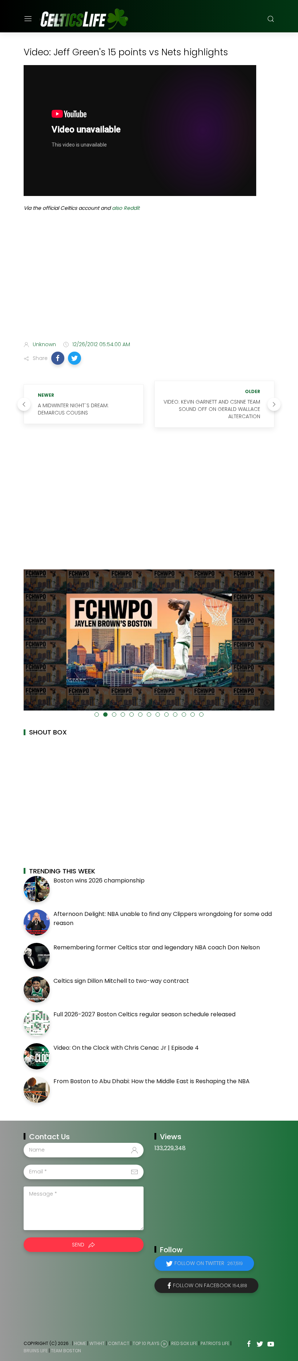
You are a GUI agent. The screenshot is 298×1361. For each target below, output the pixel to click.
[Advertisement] (149, 278)
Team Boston (66, 1351)
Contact (118, 1343)
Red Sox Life (184, 1343)
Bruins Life (36, 1351)
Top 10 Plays (146, 1343)
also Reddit (126, 208)
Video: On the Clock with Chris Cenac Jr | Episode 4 (126, 1048)
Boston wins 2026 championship (99, 880)
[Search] (270, 19)
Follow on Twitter (208, 1263)
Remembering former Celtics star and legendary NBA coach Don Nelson (156, 947)
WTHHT (97, 1343)
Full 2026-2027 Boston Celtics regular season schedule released (144, 1014)
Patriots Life (215, 1343)
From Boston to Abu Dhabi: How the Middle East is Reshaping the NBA (151, 1081)
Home (80, 1343)
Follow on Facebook (210, 1285)
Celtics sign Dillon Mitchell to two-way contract (121, 981)
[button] (57, 358)
